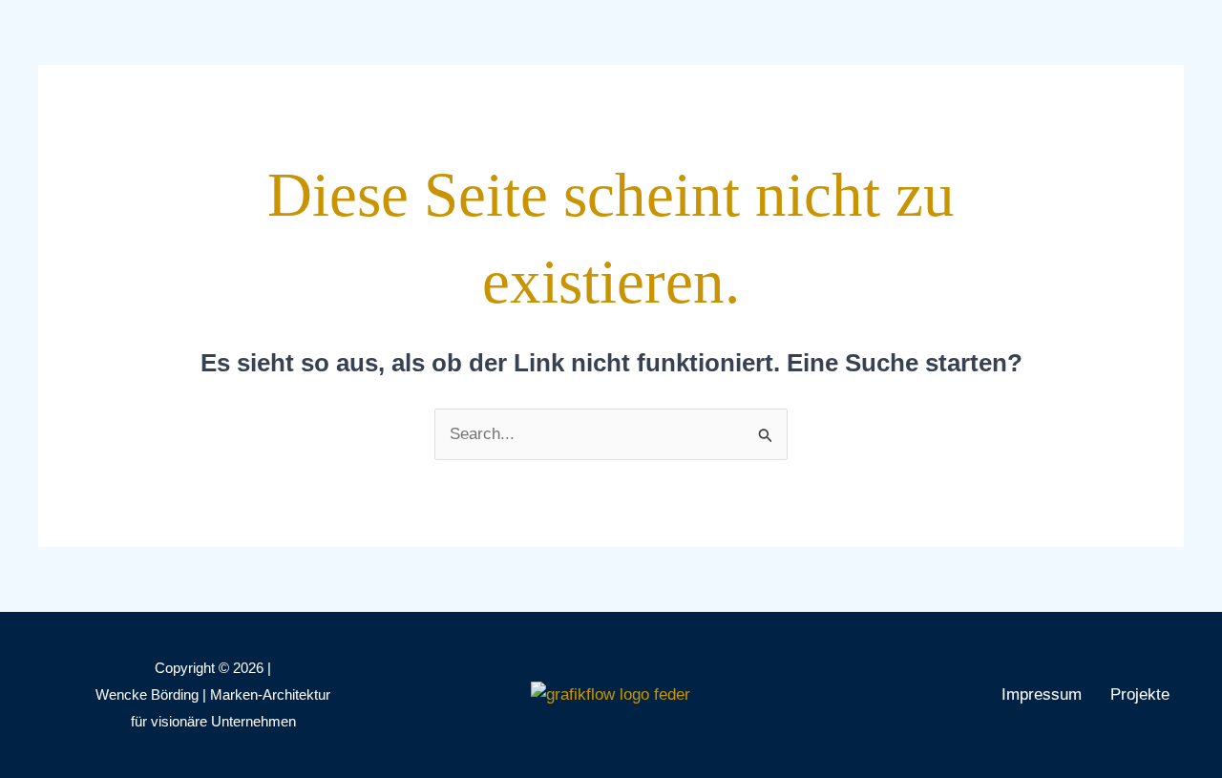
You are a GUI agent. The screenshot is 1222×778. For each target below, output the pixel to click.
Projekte (1139, 694)
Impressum (1041, 694)
